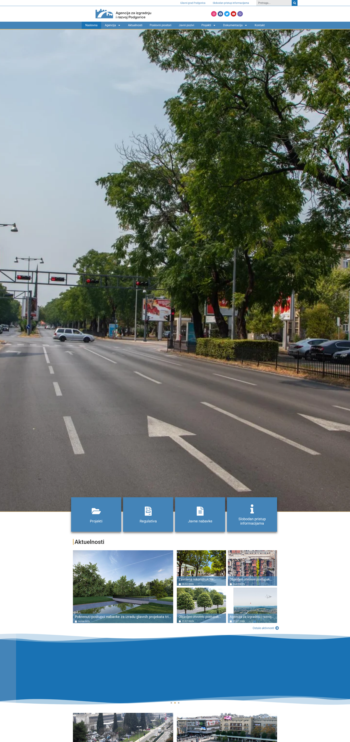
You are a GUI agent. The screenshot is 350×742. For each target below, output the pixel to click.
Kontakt (260, 25)
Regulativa (148, 521)
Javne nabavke (200, 521)
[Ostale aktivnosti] (277, 628)
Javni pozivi (186, 25)
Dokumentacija (233, 25)
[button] (171, 703)
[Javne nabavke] (200, 511)
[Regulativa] (148, 511)
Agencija (110, 25)
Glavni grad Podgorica (192, 2)
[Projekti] (96, 511)
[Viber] (240, 14)
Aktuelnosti (135, 25)
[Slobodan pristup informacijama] (252, 508)
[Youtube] (233, 14)
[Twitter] (227, 14)
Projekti (206, 25)
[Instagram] (214, 14)
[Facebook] (220, 14)
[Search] (295, 3)
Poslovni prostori (160, 25)
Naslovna (91, 25)
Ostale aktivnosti (263, 628)
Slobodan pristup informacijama (231, 2)
